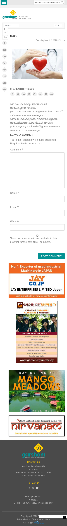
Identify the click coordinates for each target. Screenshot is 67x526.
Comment (16, 149)
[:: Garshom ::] (16, 14)
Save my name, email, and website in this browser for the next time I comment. (33, 240)
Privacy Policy (23, 519)
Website (14, 221)
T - (5, 29)
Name (14, 193)
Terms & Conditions (41, 519)
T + (5, 37)
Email (14, 207)
